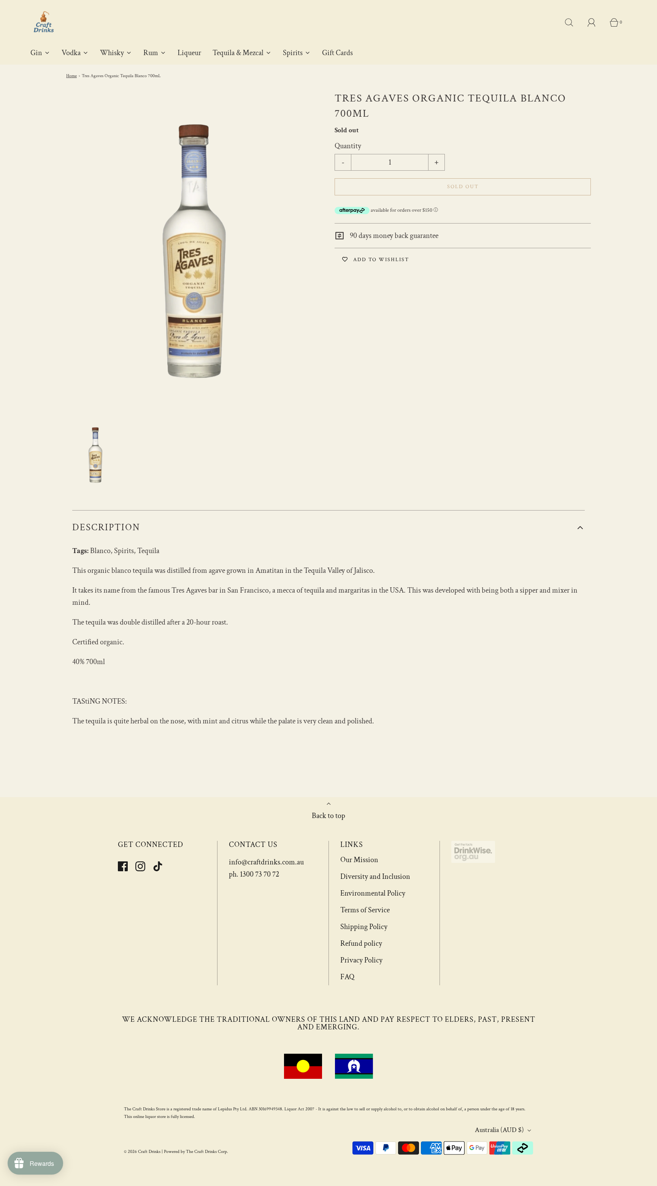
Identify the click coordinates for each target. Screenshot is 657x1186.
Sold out (463, 186)
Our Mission (359, 860)
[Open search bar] (573, 22)
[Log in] (595, 22)
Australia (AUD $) (500, 1130)
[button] (95, 455)
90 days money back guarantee (393, 236)
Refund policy (361, 943)
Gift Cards (337, 53)
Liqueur (189, 53)
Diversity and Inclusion (375, 877)
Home (71, 76)
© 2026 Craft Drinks (142, 1151)
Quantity (348, 146)
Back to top (328, 816)
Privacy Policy (361, 960)
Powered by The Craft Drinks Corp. (196, 1151)
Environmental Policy (372, 893)
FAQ (347, 977)
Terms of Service (365, 910)
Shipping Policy (363, 927)
